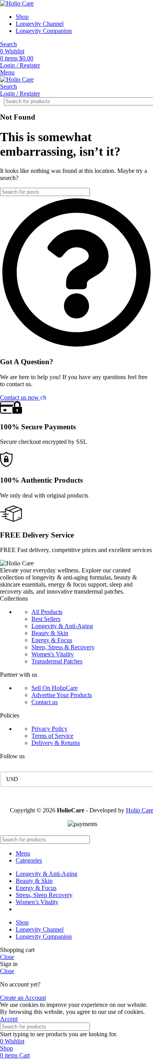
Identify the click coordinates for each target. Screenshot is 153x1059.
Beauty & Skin (49, 633)
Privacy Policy (49, 728)
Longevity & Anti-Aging (62, 626)
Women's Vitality (52, 654)
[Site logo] (17, 3)
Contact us (44, 702)
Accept (9, 1018)
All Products (46, 612)
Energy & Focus (51, 640)
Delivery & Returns (55, 742)
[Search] (141, 101)
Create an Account (23, 997)
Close (7, 957)
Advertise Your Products (61, 695)
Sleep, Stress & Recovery (63, 647)
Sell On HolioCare (54, 688)
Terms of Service (52, 735)
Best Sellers (45, 619)
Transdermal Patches (56, 661)
